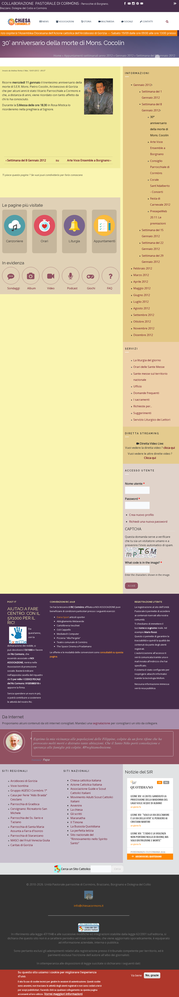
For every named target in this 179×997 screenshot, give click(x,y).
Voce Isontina (19, 786)
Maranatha (77, 818)
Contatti (147, 21)
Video (51, 288)
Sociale (128, 21)
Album (31, 288)
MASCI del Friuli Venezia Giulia (30, 840)
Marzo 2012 (141, 275)
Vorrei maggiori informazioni (63, 994)
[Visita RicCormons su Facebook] (125, 3)
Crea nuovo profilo (141, 515)
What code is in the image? (143, 562)
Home (57, 56)
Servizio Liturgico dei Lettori (151, 420)
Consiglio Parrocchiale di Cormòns (159, 167)
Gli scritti (76, 814)
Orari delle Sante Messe (148, 367)
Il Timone (76, 822)
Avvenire (76, 805)
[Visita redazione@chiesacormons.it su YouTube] (129, 3)
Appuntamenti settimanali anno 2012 (88, 56)
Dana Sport (63, 617)
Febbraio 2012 (142, 268)
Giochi (91, 288)
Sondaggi (13, 288)
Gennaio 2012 (125, 56)
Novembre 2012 (143, 328)
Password (132, 499)
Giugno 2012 (141, 295)
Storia (87, 21)
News (45, 21)
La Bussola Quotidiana (85, 826)
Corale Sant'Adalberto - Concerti (160, 186)
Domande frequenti (146, 393)
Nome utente (135, 484)
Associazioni (66, 21)
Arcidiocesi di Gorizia (23, 781)
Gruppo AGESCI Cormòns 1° (28, 790)
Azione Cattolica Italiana (86, 784)
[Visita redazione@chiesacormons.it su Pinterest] (137, 3)
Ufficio (137, 386)
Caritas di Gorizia (21, 845)
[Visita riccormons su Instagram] (133, 3)
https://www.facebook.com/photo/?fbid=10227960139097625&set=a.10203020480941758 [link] (83, 740)
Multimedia (107, 21)
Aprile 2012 (140, 282)
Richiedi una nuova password (148, 522)
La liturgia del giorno (147, 360)
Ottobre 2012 (142, 321)
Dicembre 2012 (143, 335)
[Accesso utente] (175, 3)
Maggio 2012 (142, 288)
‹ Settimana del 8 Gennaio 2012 (26, 160)
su (57, 160)
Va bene (136, 975)
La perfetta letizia (82, 830)
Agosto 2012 (141, 308)
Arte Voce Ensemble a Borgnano (157, 148)
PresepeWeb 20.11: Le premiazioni (158, 217)
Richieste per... (142, 406)
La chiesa (76, 810)
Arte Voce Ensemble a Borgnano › (89, 160)
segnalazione (101, 723)
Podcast (72, 288)
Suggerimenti (142, 413)
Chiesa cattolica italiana (85, 780)
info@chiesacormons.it (88, 906)
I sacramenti (141, 400)
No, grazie (152, 975)
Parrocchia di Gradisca (24, 804)
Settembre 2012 (143, 315)
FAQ (109, 288)
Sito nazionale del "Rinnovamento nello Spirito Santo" (88, 839)
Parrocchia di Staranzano (26, 836)
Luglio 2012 (141, 302)
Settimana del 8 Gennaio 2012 (155, 56)
